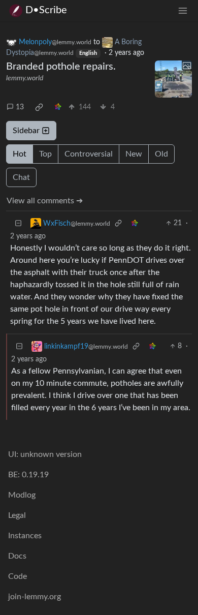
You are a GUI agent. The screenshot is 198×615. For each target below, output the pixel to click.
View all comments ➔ (45, 201)
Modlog (22, 495)
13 (20, 107)
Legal (17, 515)
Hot (19, 154)
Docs (17, 556)
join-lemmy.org (34, 597)
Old (161, 154)
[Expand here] (173, 79)
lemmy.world (24, 78)
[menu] (183, 10)
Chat (21, 177)
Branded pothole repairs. (61, 67)
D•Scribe (46, 10)
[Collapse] (18, 223)
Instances (25, 536)
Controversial (88, 154)
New (133, 154)
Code (17, 576)
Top (45, 154)
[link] (39, 107)
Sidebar (26, 131)
